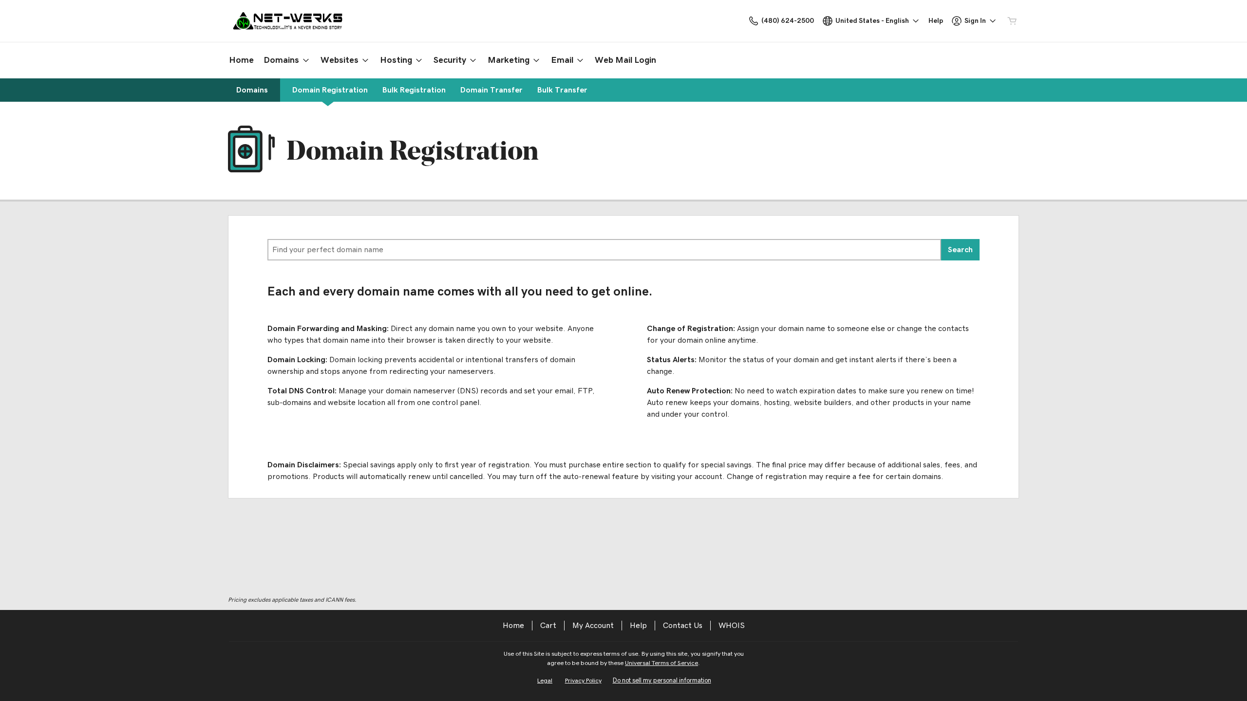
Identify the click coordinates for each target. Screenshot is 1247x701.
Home (513, 625)
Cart (548, 625)
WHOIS (731, 625)
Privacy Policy (583, 681)
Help (638, 625)
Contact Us (682, 625)
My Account (593, 625)
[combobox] (604, 249)
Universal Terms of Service (661, 663)
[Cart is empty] (1012, 21)
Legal (544, 681)
